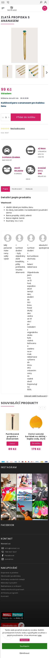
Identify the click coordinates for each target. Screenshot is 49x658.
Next (45, 408)
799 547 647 (11, 552)
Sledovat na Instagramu (16, 517)
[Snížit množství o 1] (3, 117)
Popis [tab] (5, 189)
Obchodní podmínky (11, 576)
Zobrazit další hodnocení (35, 396)
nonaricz (9, 559)
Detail (12, 443)
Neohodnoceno (17, 128)
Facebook (9, 555)
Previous (41, 408)
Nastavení (24, 640)
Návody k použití (9, 583)
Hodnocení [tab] (17, 189)
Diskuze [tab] (29, 189)
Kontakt (5, 596)
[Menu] (3, 8)
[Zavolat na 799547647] (8, 2)
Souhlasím (24, 646)
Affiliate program (9, 593)
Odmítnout (24, 653)
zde (40, 635)
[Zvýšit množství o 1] (9, 117)
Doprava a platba (9, 573)
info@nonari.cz (12, 548)
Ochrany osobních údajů (13, 579)
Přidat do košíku (25, 117)
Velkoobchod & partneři (12, 589)
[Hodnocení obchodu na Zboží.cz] (24, 625)
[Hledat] (41, 2)
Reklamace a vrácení (11, 586)
